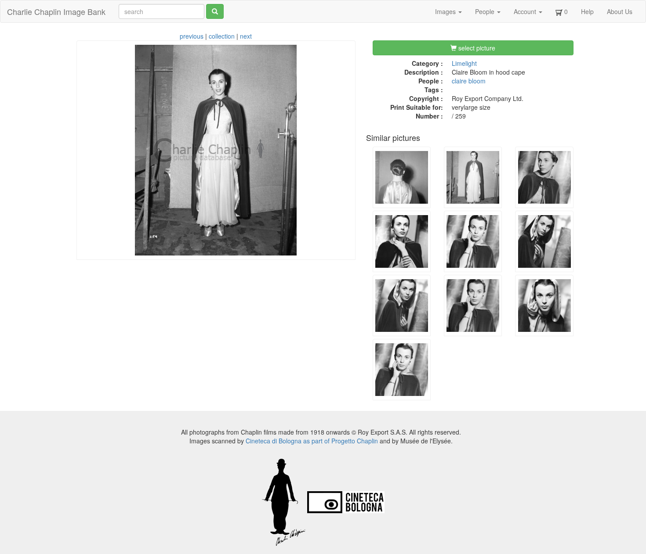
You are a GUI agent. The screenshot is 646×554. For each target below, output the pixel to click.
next (246, 36)
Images (446, 11)
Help (587, 11)
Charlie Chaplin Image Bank (56, 11)
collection (222, 36)
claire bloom (469, 80)
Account (526, 11)
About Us (619, 11)
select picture (476, 47)
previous (191, 36)
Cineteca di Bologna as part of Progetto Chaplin (312, 440)
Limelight (464, 63)
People (485, 11)
